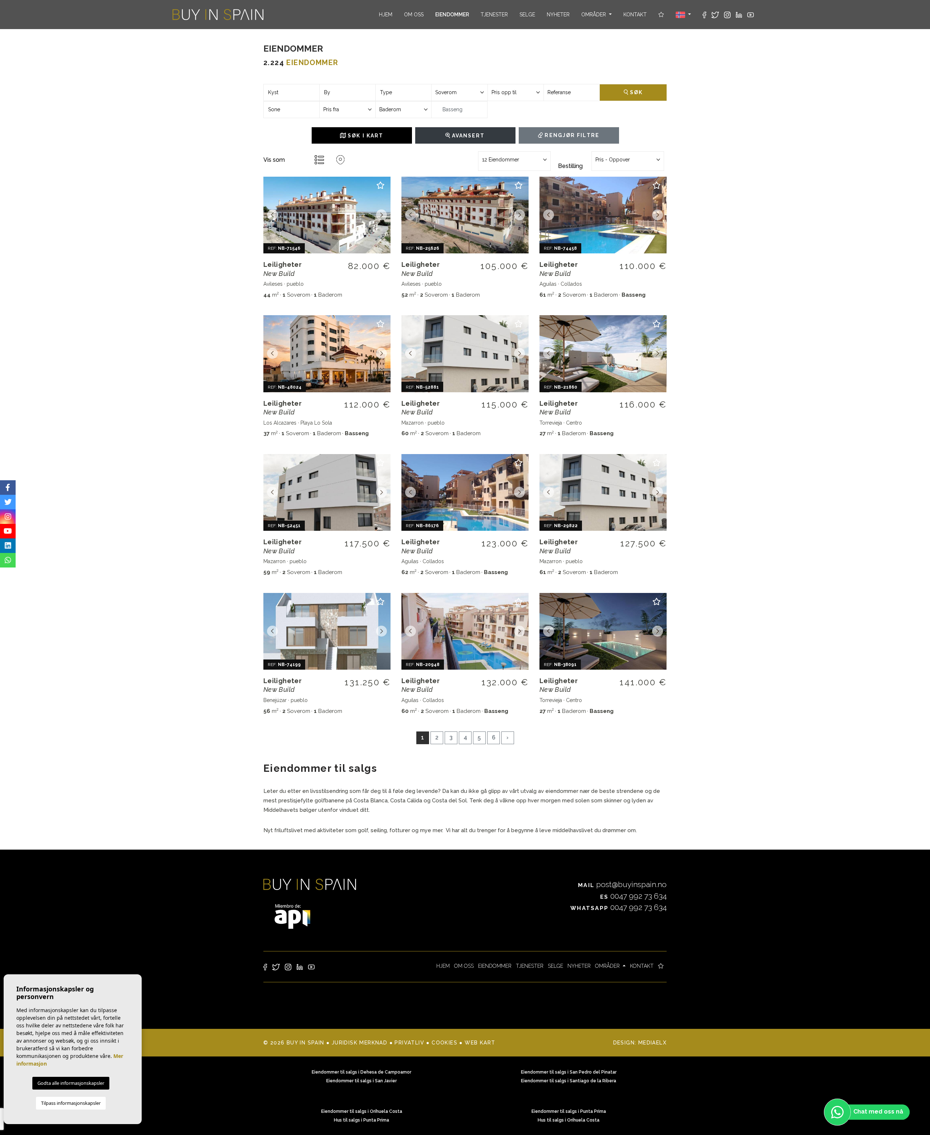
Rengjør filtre (571, 135)
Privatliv (409, 1043)
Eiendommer (452, 14)
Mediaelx (652, 1043)
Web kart (480, 1043)
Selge (527, 14)
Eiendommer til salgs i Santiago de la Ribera (568, 1080)
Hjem (385, 14)
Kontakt (635, 14)
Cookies (444, 1043)
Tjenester (494, 14)
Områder (594, 14)
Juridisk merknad (359, 1043)
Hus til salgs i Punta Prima (361, 1120)
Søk (635, 92)
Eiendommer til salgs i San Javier (361, 1080)
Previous (272, 215)
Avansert (467, 136)
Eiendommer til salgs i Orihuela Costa (361, 1111)
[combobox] (291, 92)
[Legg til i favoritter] (380, 188)
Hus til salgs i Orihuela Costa (568, 1120)
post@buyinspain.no (622, 884)
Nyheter (558, 14)
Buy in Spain (218, 14)
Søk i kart (364, 136)
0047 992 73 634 (633, 896)
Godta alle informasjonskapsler (70, 1083)
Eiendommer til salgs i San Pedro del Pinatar (568, 1072)
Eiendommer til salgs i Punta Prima (568, 1111)
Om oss (414, 14)
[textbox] (291, 92)
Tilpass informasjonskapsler (71, 1103)
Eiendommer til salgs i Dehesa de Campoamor (361, 1072)
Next (381, 215)
